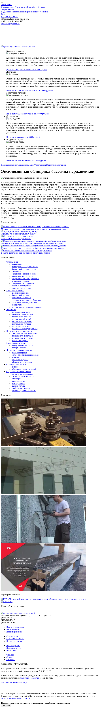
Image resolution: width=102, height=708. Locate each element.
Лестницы (11, 309)
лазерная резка (18, 381)
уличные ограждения (21, 288)
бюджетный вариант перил (24, 269)
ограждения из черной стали (25, 267)
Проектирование (27, 12)
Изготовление (41, 12)
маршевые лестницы (21, 326)
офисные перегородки (22, 362)
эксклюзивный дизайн (22, 319)
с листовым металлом (21, 298)
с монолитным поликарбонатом (26, 300)
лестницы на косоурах (22, 321)
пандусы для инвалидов (22, 336)
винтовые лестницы (21, 312)
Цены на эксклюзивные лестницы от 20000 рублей (29, 90)
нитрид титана (18, 383)
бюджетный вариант (21, 295)
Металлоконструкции (56, 165)
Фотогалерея (21, 7)
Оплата (9, 657)
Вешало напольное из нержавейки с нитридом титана (25, 253)
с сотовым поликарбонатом (24, 302)
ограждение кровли (20, 281)
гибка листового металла (23, 376)
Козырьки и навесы (15, 290)
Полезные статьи (14, 641)
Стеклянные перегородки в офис (16, 238)
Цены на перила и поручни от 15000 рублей (26, 160)
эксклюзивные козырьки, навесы (27, 307)
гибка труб (17, 379)
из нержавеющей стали (22, 276)
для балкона (17, 264)
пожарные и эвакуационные (24, 329)
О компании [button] (6, 4)
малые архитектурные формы (25, 355)
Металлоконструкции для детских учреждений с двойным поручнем (32, 243)
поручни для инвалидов (22, 338)
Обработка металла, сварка (18, 371)
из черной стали (19, 348)
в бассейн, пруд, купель (22, 314)
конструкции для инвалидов (24, 333)
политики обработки (29, 678)
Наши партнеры (13, 648)
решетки (15, 357)
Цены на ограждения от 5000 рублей (23, 137)
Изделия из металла (10, 12)
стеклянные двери (20, 360)
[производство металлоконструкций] (18, 46)
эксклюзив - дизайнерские (24, 274)
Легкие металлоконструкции (19, 350)
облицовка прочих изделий (24, 369)
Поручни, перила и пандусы (19, 331)
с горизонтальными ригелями (25, 278)
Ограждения (12, 262)
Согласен (6, 706)
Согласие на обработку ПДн (14, 682)
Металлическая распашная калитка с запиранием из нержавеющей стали (34, 229)
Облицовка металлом (16, 364)
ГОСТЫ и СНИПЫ (15, 639)
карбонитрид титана (21, 388)
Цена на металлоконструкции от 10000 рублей (27, 114)
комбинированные (20, 293)
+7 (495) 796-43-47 (9, 16)
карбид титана (18, 386)
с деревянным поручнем (23, 283)
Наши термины (13, 645)
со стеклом (17, 271)
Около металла (7, 7)
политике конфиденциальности (15, 698)
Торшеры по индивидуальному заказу (18, 234)
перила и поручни (20, 340)
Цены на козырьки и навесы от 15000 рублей (26, 69)
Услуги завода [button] (7, 9)
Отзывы (41, 7)
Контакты (5, 14)
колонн (15, 367)
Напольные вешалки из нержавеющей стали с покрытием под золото (32, 248)
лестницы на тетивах (21, 324)
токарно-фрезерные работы (24, 391)
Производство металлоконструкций (17, 165)
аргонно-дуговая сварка (22, 374)
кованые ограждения (21, 286)
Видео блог (32, 7)
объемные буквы (19, 352)
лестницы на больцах (21, 317)
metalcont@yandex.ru (10, 24)
